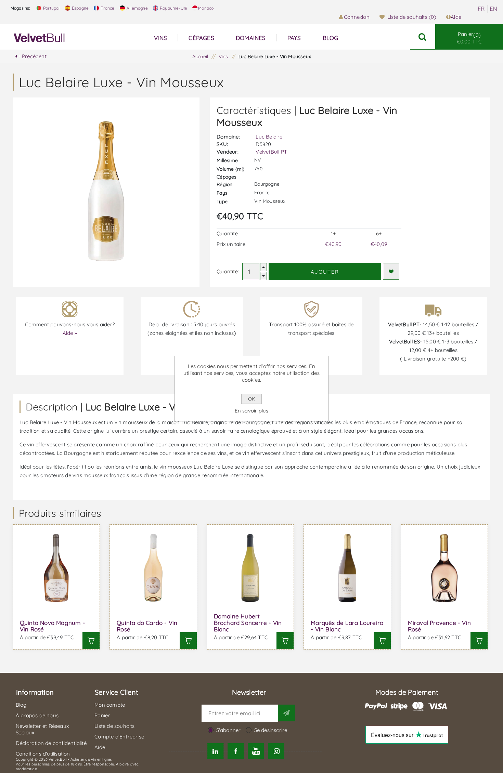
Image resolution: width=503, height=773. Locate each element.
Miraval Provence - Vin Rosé (439, 626)
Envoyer (286, 712)
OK (251, 399)
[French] (481, 9)
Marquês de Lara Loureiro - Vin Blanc (347, 626)
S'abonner (228, 730)
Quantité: (228, 271)
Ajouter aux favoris (391, 271)
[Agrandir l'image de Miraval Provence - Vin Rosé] (444, 568)
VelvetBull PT (271, 151)
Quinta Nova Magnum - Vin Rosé (52, 626)
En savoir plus (252, 410)
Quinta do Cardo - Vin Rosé (147, 626)
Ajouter (325, 271)
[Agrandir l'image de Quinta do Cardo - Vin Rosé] (153, 568)
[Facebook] (236, 751)
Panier (469, 38)
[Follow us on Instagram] (276, 751)
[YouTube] (256, 751)
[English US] (493, 9)
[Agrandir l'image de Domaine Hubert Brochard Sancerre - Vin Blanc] (250, 568)
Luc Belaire (269, 136)
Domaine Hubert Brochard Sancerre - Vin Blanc (248, 623)
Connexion (357, 17)
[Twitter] (215, 751)
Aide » (70, 333)
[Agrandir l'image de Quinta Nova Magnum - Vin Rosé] (56, 568)
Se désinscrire (270, 730)
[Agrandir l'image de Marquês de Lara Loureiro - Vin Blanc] (347, 568)
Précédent (34, 56)
